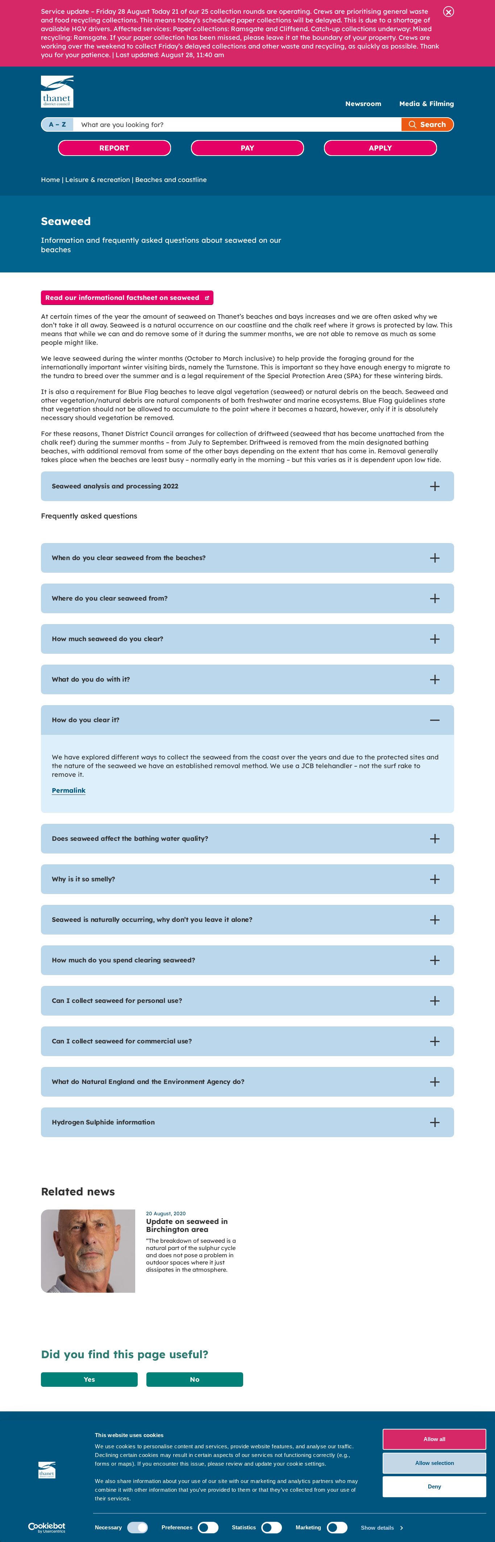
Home (50, 179)
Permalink (69, 790)
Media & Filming (426, 103)
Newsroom (363, 103)
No (195, 1379)
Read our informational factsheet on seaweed (122, 297)
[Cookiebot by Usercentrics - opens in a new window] (47, 1527)
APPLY (380, 147)
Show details (377, 1528)
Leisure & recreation (97, 179)
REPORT (114, 147)
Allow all (434, 1439)
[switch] (208, 1527)
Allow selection (434, 1463)
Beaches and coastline (171, 179)
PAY (247, 147)
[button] (448, 11)
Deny (434, 1486)
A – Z (57, 124)
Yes (89, 1379)
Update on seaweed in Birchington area (187, 1225)
